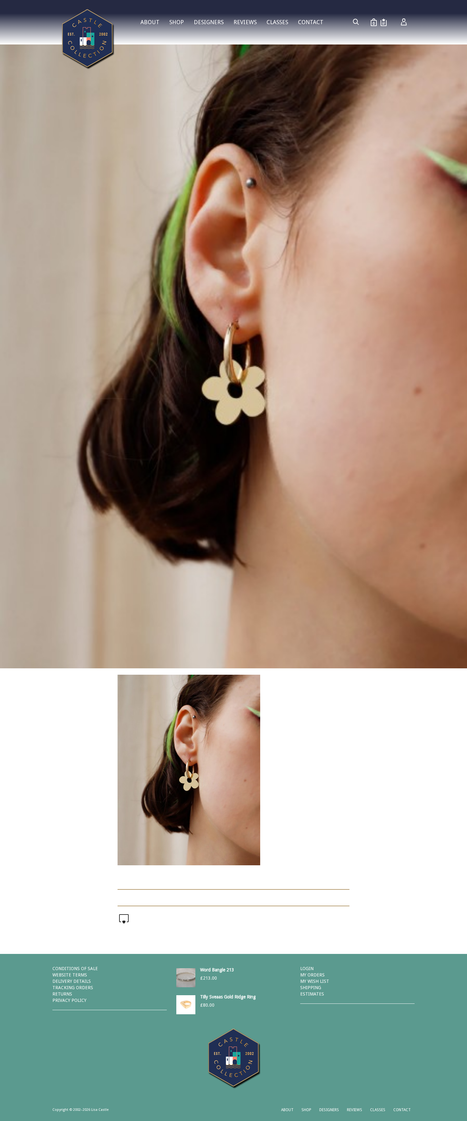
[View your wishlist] (383, 22)
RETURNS (62, 993)
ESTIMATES (312, 993)
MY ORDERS (312, 974)
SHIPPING (310, 987)
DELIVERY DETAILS (71, 981)
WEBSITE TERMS (69, 974)
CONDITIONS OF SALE (75, 968)
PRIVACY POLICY (69, 1000)
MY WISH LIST (314, 981)
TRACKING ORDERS (72, 987)
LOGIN (307, 968)
